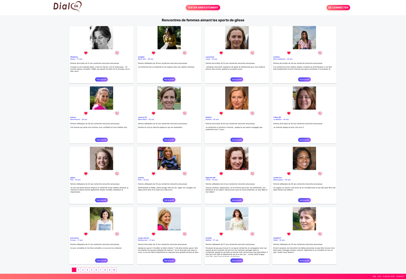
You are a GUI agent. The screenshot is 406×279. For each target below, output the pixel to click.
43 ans (215, 180)
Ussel (208, 59)
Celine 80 (277, 117)
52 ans (214, 59)
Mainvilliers (142, 119)
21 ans (80, 240)
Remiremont (75, 119)
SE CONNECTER (338, 7)
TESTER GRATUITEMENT (202, 7)
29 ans (287, 180)
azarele (141, 178)
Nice (140, 180)
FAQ (374, 276)
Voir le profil (101, 79)
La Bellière (277, 119)
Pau (71, 180)
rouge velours (143, 238)
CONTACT (400, 276)
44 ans (289, 59)
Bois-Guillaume (279, 59)
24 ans (77, 180)
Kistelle (209, 238)
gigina (72, 178)
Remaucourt (143, 240)
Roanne (209, 119)
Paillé (275, 240)
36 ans (150, 59)
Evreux (73, 240)
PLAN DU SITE (389, 276)
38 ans (84, 119)
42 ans (151, 119)
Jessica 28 (142, 117)
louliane (276, 57)
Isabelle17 (277, 238)
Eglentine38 (210, 178)
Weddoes (74, 57)
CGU (379, 276)
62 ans (216, 119)
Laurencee (210, 57)
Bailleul (208, 240)
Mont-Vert (142, 59)
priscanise (74, 238)
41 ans (152, 240)
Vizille (208, 180)
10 (114, 270)
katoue (73, 117)
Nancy (72, 59)
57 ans (215, 240)
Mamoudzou (278, 180)
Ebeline (209, 117)
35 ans (146, 180)
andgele (141, 57)
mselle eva (277, 178)
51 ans (79, 59)
